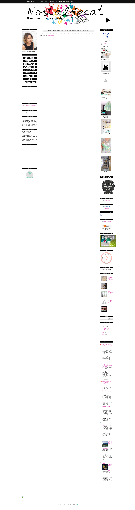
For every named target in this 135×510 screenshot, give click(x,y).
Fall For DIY (105, 390)
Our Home (44, 1)
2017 (103, 325)
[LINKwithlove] (30, 113)
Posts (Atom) (51, 35)
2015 (103, 334)
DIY (38, 1)
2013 (103, 338)
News (72, 1)
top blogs (106, 208)
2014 (103, 336)
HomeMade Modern (106, 406)
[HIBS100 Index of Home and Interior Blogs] (106, 213)
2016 (103, 332)
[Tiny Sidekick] (106, 221)
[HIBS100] (102, 215)
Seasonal (62, 1)
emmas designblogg (106, 381)
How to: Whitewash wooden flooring (110, 293)
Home (28, 1)
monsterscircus (106, 422)
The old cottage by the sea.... (110, 301)
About (33, 1)
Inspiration (52, 1)
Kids (68, 1)
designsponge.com (106, 364)
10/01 (104, 326)
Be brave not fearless (106, 329)
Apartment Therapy (106, 344)
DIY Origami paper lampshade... (110, 278)
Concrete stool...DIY (110, 285)
